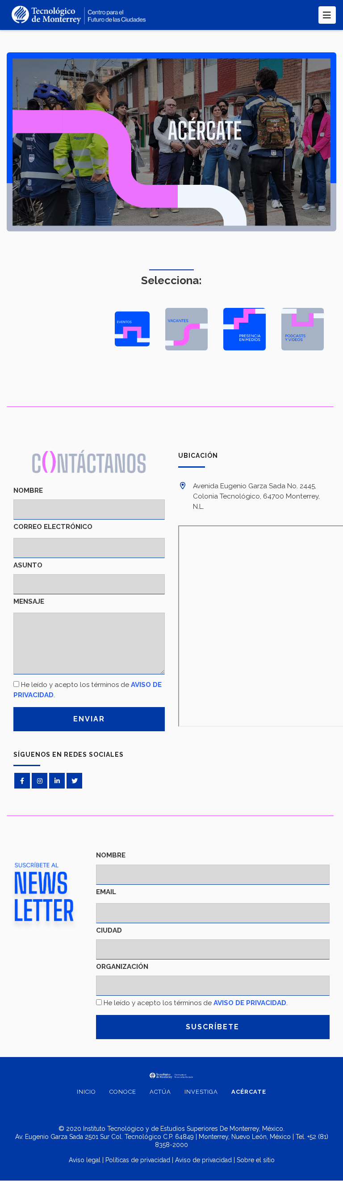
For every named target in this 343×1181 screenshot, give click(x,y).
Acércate (248, 1091)
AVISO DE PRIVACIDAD (249, 1003)
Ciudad (109, 930)
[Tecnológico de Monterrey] (78, 15)
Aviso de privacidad (203, 1160)
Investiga (201, 1091)
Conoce (122, 1091)
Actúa (160, 1091)
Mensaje (28, 601)
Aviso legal (84, 1160)
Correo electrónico (52, 527)
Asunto (27, 565)
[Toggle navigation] (327, 15)
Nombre (28, 490)
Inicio (86, 1091)
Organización (122, 967)
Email (106, 892)
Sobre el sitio (256, 1160)
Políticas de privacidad (137, 1160)
